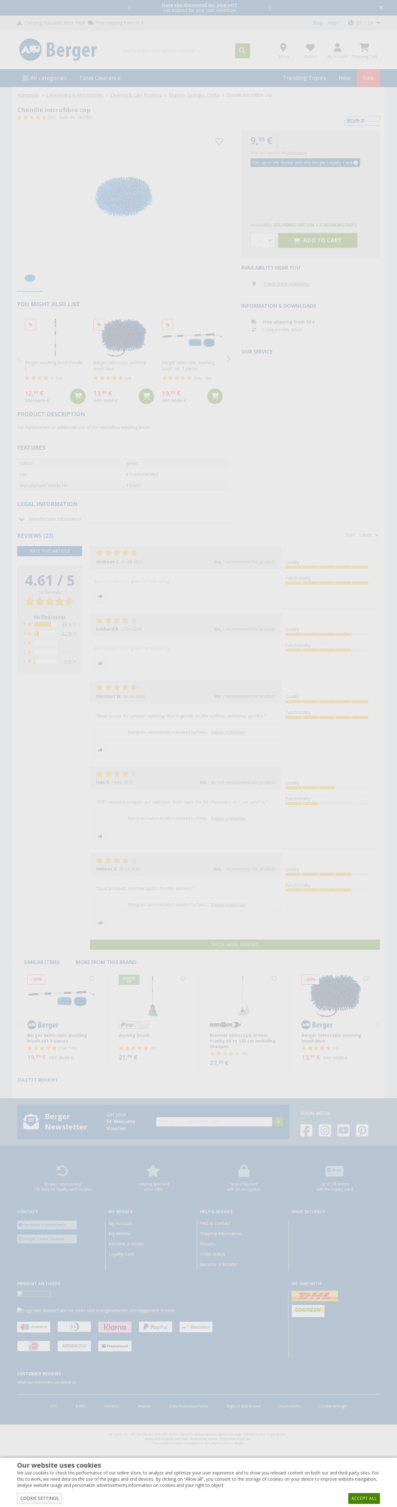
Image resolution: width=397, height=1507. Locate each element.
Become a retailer (127, 1243)
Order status (212, 1254)
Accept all (364, 1498)
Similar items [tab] (42, 962)
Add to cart (322, 240)
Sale (368, 78)
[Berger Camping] (64, 50)
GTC (53, 1406)
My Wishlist (120, 1233)
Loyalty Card (121, 1254)
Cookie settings (332, 1406)
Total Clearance (100, 78)
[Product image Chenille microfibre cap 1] (123, 195)
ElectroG (112, 1406)
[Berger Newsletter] (278, 1121)
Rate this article (50, 551)
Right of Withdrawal (244, 1406)
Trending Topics (304, 78)
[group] (30, 278)
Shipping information (221, 1233)
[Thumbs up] (100, 596)
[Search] (242, 50)
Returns (208, 1243)
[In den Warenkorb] (78, 396)
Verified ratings (50, 617)
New (344, 78)
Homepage (28, 95)
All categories (48, 78)
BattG (81, 1406)
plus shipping (297, 153)
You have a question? (44, 1225)
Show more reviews (235, 944)
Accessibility (290, 1406)
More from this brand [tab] (106, 962)
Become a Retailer (218, 1264)
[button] (129, 7)
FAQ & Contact (215, 1223)
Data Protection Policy (188, 1406)
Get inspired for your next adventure (199, 7)
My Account (120, 1223)
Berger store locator (43, 1238)
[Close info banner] (381, 8)
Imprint (144, 1406)
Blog (317, 22)
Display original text (228, 732)
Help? (333, 22)
